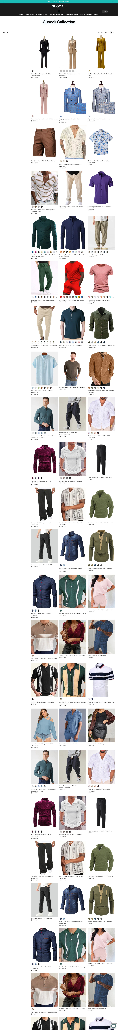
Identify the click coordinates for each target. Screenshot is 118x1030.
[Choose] (55, 66)
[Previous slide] (33, 52)
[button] (107, 32)
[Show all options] (56, 251)
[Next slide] (55, 52)
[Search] (3, 11)
